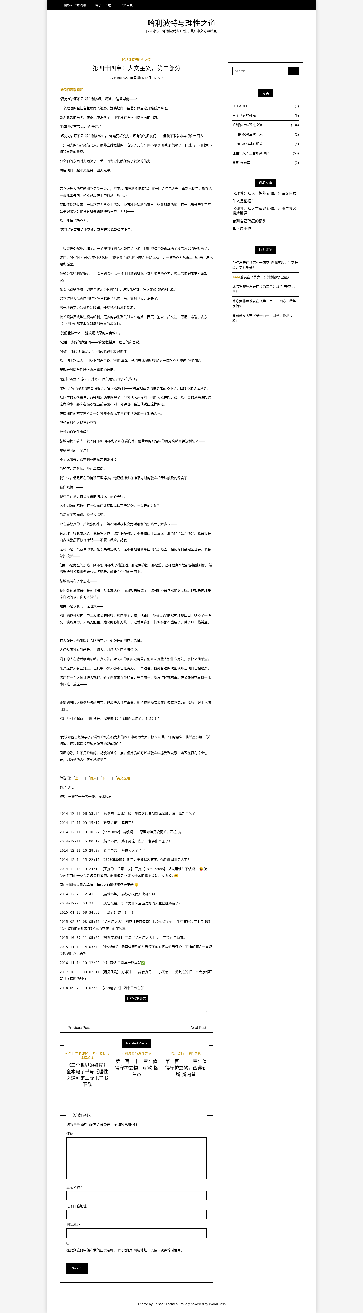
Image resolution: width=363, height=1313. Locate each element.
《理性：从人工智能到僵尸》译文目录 (264, 193)
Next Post (198, 1028)
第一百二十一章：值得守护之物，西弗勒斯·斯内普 (186, 1068)
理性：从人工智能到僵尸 (265, 153)
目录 (93, 778)
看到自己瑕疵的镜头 (249, 221)
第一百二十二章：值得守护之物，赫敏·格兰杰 (136, 1068)
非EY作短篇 (265, 163)
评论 (69, 1134)
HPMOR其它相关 (268, 144)
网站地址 (73, 1225)
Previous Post (78, 1028)
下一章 (107, 778)
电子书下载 (103, 5)
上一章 (80, 778)
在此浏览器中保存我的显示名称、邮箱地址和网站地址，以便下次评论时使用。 (125, 1250)
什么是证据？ (243, 201)
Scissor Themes (165, 1304)
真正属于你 (241, 229)
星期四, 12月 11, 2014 (148, 77)
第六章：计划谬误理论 (270, 277)
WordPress (217, 1304)
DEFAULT (265, 106)
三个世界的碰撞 (76, 1053)
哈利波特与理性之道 (181, 23)
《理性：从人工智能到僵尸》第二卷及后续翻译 (264, 211)
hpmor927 (121, 77)
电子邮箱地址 (77, 1206)
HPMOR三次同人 (268, 134)
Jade (236, 277)
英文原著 (123, 778)
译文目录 (126, 5)
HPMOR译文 (136, 998)
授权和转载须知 (75, 5)
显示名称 (74, 1187)
